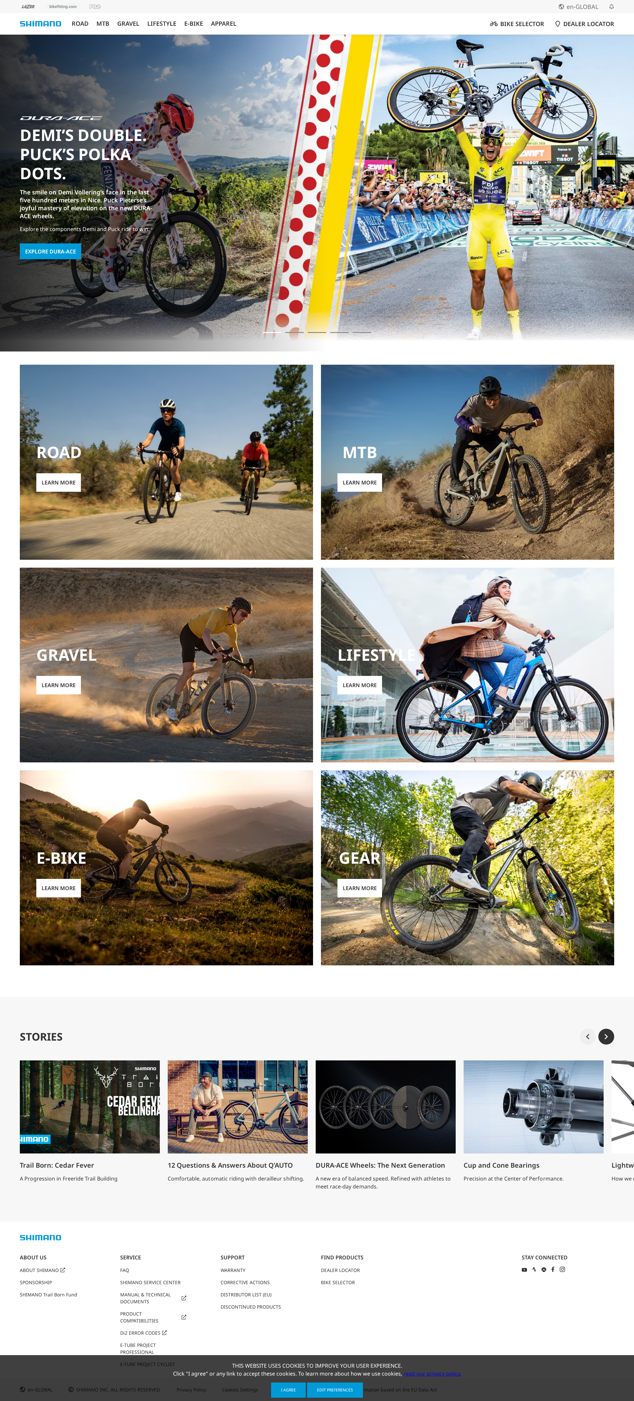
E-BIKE (193, 23)
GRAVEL (128, 23)
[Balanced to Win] (294, 332)
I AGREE (288, 1390)
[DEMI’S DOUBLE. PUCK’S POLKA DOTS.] (272, 332)
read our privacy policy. (432, 1373)
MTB (102, 23)
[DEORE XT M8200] (317, 332)
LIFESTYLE (161, 23)
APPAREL (223, 23)
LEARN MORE (59, 482)
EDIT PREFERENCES (335, 1390)
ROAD (80, 23)
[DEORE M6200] (339, 332)
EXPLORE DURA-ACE (50, 251)
